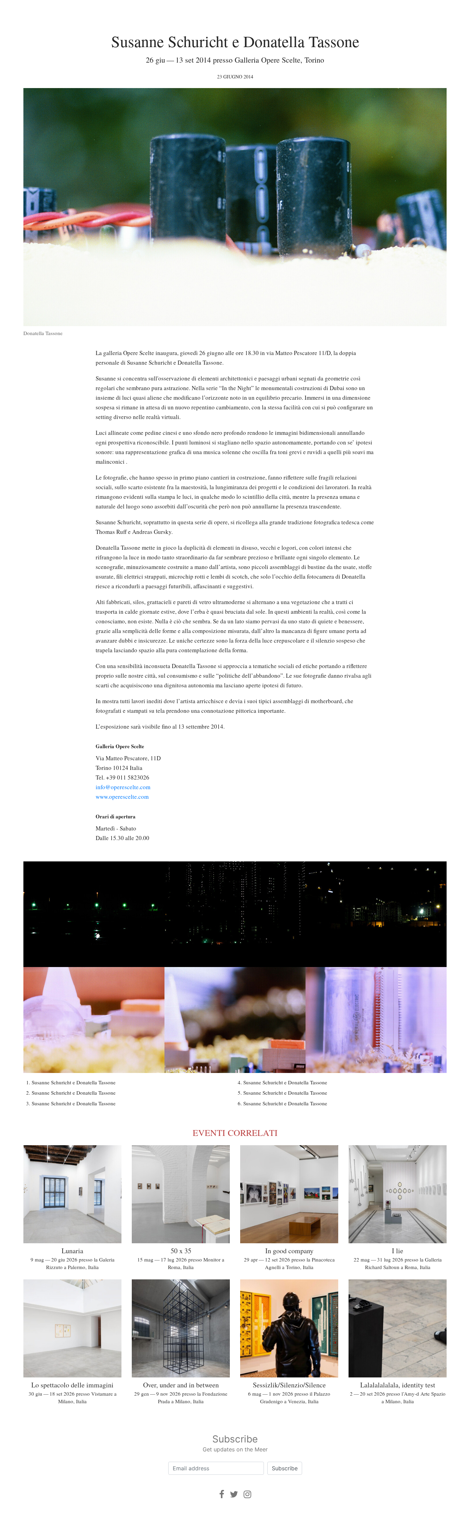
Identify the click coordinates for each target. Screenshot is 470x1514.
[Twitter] (234, 1494)
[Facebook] (221, 1494)
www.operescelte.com (122, 797)
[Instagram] (247, 1494)
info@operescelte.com (123, 787)
